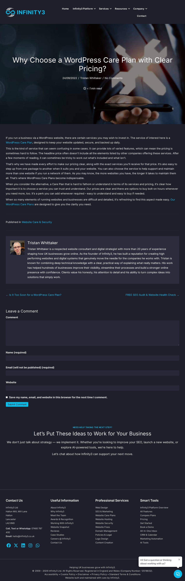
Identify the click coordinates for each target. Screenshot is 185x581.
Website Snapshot (60, 527)
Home (65, 8)
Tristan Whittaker (90, 78)
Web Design (101, 507)
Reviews (55, 531)
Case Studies (57, 534)
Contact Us (56, 542)
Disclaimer (83, 574)
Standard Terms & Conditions (124, 574)
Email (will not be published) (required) (30, 367)
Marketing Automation (151, 538)
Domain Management (106, 531)
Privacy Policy (99, 574)
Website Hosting (103, 519)
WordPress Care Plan (19, 142)
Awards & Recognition (62, 519)
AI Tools (144, 542)
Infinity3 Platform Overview (154, 507)
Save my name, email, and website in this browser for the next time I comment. (58, 397)
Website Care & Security (37, 222)
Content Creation (104, 542)
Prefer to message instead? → (92, 475)
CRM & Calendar (148, 534)
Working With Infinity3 (62, 523)
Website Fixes (102, 527)
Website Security (104, 523)
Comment (12, 317)
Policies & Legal (103, 534)
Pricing (144, 519)
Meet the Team (58, 515)
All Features (146, 511)
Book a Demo (147, 527)
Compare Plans (148, 515)
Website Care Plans (105, 515)
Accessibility (51, 574)
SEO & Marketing (104, 511)
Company (138, 8)
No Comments (114, 78)
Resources (121, 8)
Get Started (146, 523)
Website (11, 382)
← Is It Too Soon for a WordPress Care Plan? (33, 294)
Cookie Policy (68, 574)
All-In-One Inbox (148, 531)
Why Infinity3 (57, 511)
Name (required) (16, 352)
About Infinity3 (58, 507)
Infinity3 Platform (83, 8)
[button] (95, 8)
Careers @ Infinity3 (60, 538)
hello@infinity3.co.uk (23, 536)
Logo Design (101, 538)
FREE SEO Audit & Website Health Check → (152, 294)
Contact (141, 15)
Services (104, 8)
